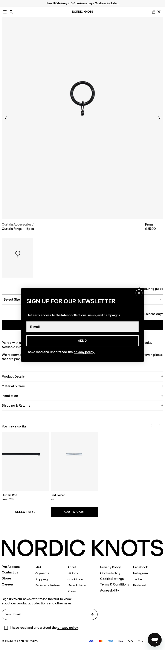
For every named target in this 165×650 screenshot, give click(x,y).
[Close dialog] (139, 293)
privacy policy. (84, 352)
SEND (82, 340)
